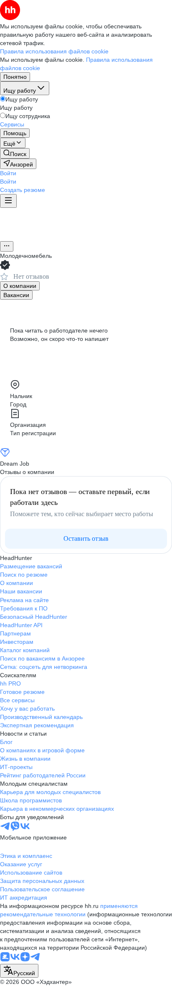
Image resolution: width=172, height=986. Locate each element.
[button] (8, 173)
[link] (15, 153)
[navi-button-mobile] (8, 201)
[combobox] (19, 971)
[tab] (20, 285)
